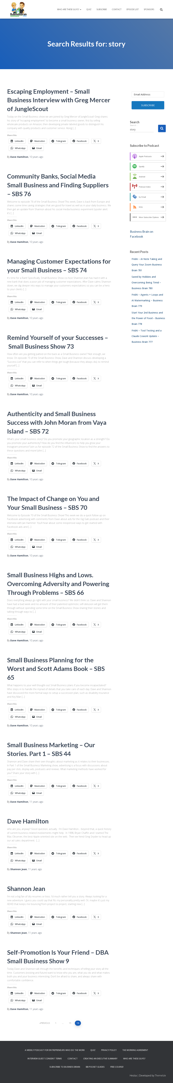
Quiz (88, 9)
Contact (116, 9)
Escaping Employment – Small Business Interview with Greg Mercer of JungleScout (58, 100)
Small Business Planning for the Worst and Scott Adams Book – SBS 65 (56, 668)
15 (70, 1023)
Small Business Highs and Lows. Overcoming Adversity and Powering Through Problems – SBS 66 (58, 583)
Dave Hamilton (28, 821)
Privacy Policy (109, 1050)
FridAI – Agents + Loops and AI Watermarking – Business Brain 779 (147, 300)
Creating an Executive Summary (100, 1058)
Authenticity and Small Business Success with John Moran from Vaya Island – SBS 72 (56, 422)
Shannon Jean (26, 888)
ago (36, 156)
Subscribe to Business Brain (65, 1066)
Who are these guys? (68, 9)
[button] (80, 9)
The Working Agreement (135, 1050)
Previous (45, 1023)
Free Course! (116, 1066)
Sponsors (149, 9)
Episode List (133, 9)
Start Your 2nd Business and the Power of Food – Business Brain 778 (148, 318)
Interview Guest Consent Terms (45, 1058)
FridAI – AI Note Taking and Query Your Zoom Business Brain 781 (147, 264)
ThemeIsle (160, 1075)
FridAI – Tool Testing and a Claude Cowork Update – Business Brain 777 (147, 336)
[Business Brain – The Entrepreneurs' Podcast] (18, 9)
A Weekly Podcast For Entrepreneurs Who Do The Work (55, 1050)
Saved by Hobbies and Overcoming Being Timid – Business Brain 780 (146, 282)
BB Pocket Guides (95, 1066)
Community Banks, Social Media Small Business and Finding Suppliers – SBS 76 (58, 184)
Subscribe (101, 9)
